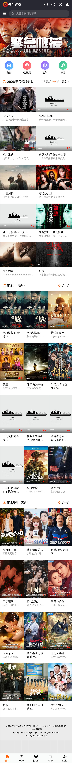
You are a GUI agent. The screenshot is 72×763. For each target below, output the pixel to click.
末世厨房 (8, 193)
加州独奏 (8, 270)
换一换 (63, 285)
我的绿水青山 (59, 704)
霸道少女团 (45, 193)
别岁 (41, 270)
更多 (65, 81)
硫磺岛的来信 (35, 384)
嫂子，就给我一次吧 (15, 232)
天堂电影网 (12, 4)
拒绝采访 (8, 154)
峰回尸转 (56, 487)
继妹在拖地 (45, 115)
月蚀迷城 (32, 601)
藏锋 (5, 704)
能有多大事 (9, 549)
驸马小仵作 (57, 601)
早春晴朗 (8, 601)
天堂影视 (10, 726)
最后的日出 (57, 332)
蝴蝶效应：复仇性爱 (51, 232)
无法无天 (8, 115)
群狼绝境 (32, 487)
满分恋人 (8, 653)
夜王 (5, 384)
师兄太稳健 (57, 653)
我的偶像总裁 (35, 549)
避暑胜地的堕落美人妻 (52, 154)
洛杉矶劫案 (33, 332)
